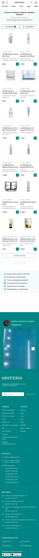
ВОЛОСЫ (5, 6)
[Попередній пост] (5, 348)
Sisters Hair (8, 541)
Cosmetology (27, 545)
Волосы (22, 410)
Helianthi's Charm (12, 236)
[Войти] (31, 2)
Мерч (22, 422)
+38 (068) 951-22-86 (11, 479)
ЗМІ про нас (5, 422)
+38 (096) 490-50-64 (11, 482)
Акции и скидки (25, 428)
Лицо (22, 413)
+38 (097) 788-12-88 (11, 471)
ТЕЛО (21, 6)
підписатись (30, 394)
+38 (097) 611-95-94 (11, 504)
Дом (21, 419)
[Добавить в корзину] (17, 64)
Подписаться (16, 325)
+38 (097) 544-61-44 (11, 516)
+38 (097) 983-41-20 (11, 474)
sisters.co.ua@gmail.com (12, 457)
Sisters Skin (26, 541)
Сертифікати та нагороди (10, 425)
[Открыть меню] (3, 2)
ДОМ (28, 6)
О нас (3, 419)
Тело (22, 416)
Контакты (5, 434)
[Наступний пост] (33, 348)
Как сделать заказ (8, 413)
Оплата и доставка (8, 410)
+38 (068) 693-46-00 (11, 477)
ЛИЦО (14, 6)
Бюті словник (6, 431)
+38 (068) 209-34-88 (11, 522)
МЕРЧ (36, 6)
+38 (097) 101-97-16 (11, 511)
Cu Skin (4, 51)
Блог (3, 428)
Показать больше (19, 255)
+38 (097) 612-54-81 (11, 468)
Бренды (23, 431)
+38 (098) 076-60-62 (11, 528)
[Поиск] (7, 2)
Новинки (23, 425)
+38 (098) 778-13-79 (11, 498)
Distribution (8, 545)
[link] (35, 2)
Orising (4, 236)
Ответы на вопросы (8, 416)
